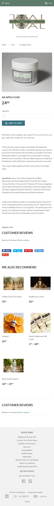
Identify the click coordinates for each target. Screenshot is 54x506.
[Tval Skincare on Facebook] (24, 482)
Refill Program (27, 453)
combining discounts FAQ (27, 466)
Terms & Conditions (27, 463)
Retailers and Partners (27, 443)
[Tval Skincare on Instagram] (30, 482)
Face (13, 45)
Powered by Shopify (35, 492)
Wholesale (27, 457)
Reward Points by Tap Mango (27, 460)
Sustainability (27, 450)
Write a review (23, 240)
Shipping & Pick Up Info (27, 437)
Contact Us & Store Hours (27, 440)
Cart (50, 3)
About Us (27, 447)
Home (4, 45)
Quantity (5, 111)
